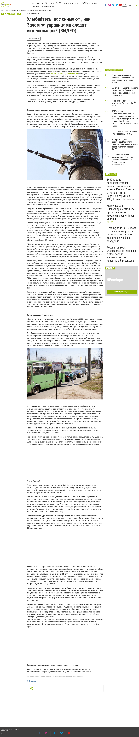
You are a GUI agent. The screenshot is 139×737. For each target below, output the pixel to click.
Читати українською (34, 38)
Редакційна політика (47, 6)
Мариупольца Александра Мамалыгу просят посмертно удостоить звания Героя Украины (121, 212)
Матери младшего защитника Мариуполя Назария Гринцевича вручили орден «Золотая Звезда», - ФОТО (125, 144)
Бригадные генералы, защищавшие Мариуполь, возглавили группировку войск (123, 79)
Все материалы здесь (121, 292)
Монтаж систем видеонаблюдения (64, 74)
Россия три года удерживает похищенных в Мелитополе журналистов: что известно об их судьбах (121, 254)
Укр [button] (124, 5)
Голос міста (35, 6)
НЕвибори (115, 279)
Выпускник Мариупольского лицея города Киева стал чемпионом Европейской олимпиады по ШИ (125, 91)
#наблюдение (31, 681)
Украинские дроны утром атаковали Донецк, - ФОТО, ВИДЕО (124, 103)
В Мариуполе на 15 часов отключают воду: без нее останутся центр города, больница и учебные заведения (121, 234)
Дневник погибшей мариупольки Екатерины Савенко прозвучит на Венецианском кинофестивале (123, 160)
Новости (39, 3)
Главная (3, 10)
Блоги (51, 3)
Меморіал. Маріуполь (69, 3)
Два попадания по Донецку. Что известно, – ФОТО (124, 132)
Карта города (91, 3)
